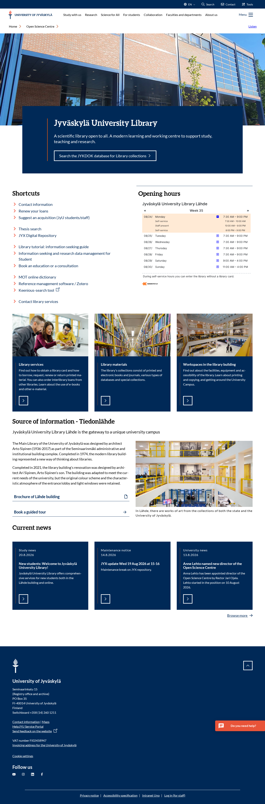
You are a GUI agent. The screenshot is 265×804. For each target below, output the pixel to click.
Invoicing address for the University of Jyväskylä (44, 745)
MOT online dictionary (37, 277)
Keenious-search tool (36, 290)
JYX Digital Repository (37, 235)
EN (189, 5)
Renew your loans (33, 211)
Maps (45, 722)
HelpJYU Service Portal (27, 726)
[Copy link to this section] (118, 420)
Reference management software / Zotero (53, 283)
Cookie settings (22, 756)
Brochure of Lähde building (37, 496)
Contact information (36, 204)
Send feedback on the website (32, 731)
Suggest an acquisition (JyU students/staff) (54, 217)
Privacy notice (89, 795)
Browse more (237, 615)
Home (13, 26)
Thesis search (30, 228)
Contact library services (38, 301)
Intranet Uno (151, 795)
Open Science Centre (40, 26)
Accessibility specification (120, 795)
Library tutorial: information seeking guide (54, 246)
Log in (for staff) (174, 795)
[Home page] (30, 14)
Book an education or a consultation (48, 265)
